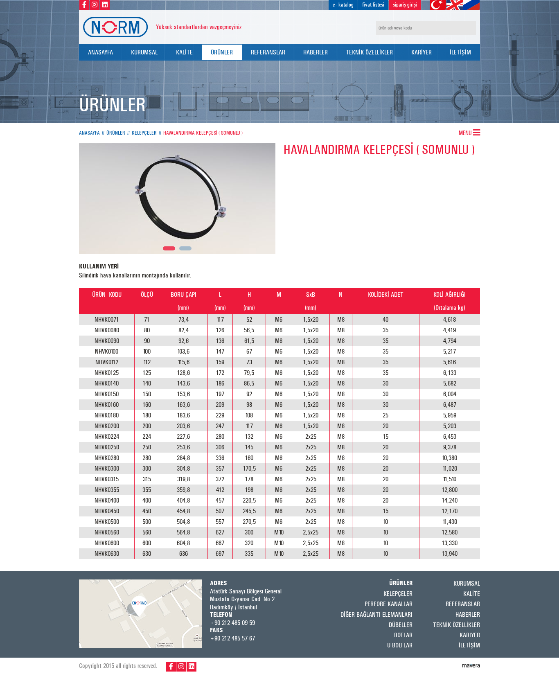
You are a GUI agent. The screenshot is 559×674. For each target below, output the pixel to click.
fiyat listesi (373, 4)
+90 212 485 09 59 (232, 623)
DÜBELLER (400, 625)
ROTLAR (403, 635)
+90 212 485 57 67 (232, 638)
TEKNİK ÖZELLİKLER (369, 52)
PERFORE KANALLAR (388, 604)
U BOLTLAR (399, 645)
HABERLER (315, 52)
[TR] (438, 5)
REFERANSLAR (268, 52)
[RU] (471, 5)
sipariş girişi (405, 4)
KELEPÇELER (144, 133)
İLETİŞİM (460, 52)
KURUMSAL (144, 52)
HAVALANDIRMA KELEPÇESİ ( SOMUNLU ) (203, 133)
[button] (169, 248)
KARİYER (421, 52)
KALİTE (184, 52)
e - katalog (343, 4)
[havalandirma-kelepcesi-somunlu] (177, 198)
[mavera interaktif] (471, 666)
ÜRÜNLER (222, 52)
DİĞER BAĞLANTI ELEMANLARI (376, 614)
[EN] (454, 5)
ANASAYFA (100, 52)
